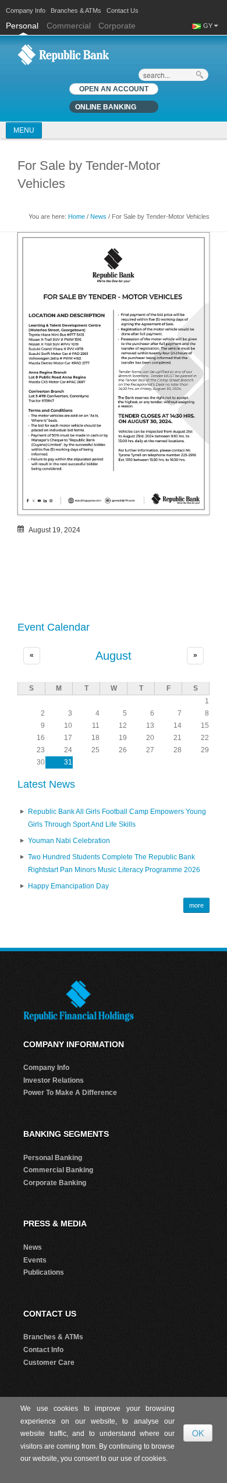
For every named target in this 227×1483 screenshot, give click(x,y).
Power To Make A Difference (70, 1093)
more (196, 905)
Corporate (117, 25)
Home (76, 216)
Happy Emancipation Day (68, 886)
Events (35, 1260)
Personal (23, 25)
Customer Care (49, 1362)
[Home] (63, 54)
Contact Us (123, 10)
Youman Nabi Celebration (69, 841)
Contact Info (43, 1350)
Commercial (69, 25)
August (113, 655)
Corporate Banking (54, 1183)
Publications (43, 1272)
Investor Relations (53, 1080)
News (98, 216)
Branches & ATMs (76, 10)
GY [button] (207, 25)
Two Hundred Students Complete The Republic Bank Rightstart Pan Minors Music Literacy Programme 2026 (114, 863)
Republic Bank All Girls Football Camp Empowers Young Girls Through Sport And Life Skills (117, 818)
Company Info (25, 10)
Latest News (46, 784)
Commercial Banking (58, 1170)
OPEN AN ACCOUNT (113, 89)
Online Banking (105, 107)
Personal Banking (52, 1158)
